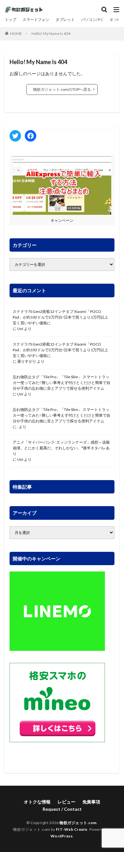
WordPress (62, 836)
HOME (16, 33)
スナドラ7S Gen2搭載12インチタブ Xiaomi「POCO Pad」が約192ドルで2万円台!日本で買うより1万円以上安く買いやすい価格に (60, 317)
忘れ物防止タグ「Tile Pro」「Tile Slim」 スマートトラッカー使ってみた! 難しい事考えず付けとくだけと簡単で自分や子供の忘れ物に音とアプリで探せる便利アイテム (61, 382)
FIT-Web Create (71, 829)
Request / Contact (62, 809)
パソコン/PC (92, 19)
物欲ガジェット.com (78, 822)
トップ (10, 19)
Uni (20, 328)
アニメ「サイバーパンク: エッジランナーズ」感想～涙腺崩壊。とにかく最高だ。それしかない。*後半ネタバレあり (61, 448)
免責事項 (91, 801)
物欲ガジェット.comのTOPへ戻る (62, 89)
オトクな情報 (37, 801)
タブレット (65, 19)
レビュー (66, 801)
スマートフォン (36, 19)
